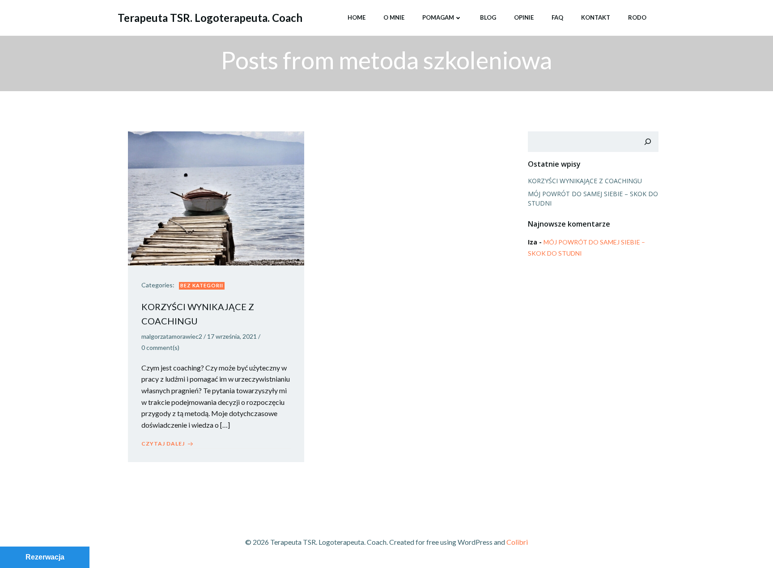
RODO (637, 17)
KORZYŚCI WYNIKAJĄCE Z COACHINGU (585, 181)
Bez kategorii (201, 285)
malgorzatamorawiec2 (171, 336)
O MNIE (393, 17)
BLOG (488, 17)
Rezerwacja (44, 557)
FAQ (557, 17)
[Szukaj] (647, 141)
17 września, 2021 (232, 336)
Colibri (517, 542)
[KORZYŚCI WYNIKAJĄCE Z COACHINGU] (216, 197)
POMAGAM (438, 17)
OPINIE (524, 17)
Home (356, 17)
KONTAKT (595, 17)
